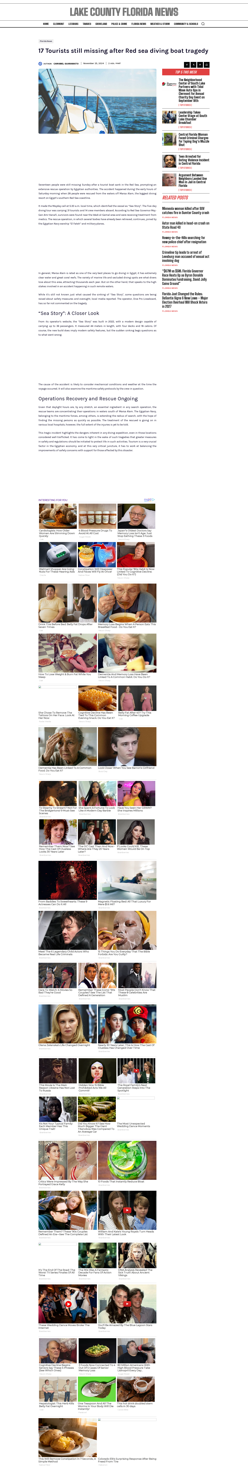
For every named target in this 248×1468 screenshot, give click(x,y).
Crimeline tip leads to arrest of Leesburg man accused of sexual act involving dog (185, 256)
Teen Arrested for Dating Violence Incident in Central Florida (194, 160)
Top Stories (185, 105)
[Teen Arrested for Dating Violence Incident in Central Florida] (169, 161)
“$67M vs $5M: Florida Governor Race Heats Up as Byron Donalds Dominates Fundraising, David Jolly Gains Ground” (184, 277)
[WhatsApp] (207, 65)
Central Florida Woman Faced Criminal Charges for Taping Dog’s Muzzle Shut (194, 140)
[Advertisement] (97, 161)
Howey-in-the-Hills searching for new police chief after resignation (184, 240)
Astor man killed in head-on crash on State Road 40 (185, 225)
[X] (193, 65)
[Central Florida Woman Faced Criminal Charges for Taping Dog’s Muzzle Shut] (169, 139)
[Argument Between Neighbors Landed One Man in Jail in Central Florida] (169, 179)
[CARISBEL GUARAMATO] (40, 64)
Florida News (46, 41)
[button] (202, 23)
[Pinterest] (200, 65)
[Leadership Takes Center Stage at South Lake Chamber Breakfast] (169, 117)
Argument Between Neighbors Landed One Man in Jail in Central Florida (193, 180)
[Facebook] (187, 65)
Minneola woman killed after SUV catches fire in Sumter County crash (185, 210)
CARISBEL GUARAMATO (66, 63)
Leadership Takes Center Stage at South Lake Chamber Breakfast (193, 117)
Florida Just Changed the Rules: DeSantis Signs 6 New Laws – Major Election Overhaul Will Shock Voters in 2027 (185, 300)
